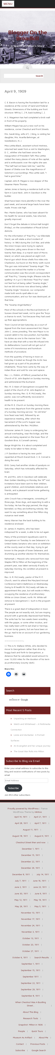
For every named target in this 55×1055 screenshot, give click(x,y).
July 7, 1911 (20, 880)
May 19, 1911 (40, 900)
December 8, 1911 (21, 874)
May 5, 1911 (40, 906)
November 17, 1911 (30, 919)
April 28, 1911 (21, 823)
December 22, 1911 (30, 861)
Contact (20, 1044)
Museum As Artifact (22, 1037)
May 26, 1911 (21, 906)
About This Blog (30, 1012)
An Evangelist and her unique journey (32, 745)
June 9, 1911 (41, 893)
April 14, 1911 (20, 816)
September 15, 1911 (30, 970)
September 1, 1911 (31, 963)
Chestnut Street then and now (30, 842)
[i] (28, 600)
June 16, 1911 (39, 880)
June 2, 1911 (21, 887)
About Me (43, 1037)
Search (39, 76)
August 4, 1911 (42, 836)
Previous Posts (37, 1044)
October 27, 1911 (30, 951)
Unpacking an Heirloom (25, 718)
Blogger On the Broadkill (27, 35)
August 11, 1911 (30, 829)
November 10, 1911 (30, 912)
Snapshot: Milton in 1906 (30, 1024)
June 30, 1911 (21, 893)
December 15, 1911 (30, 855)
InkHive (38, 812)
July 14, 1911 (43, 874)
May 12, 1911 (21, 900)
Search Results (41, 957)
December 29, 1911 (30, 868)
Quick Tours (37, 1031)
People (21, 1031)
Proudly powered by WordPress (23, 808)
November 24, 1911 (30, 925)
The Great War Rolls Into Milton (29, 751)
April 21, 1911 (40, 816)
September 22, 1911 (30, 983)
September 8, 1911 (31, 995)
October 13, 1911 (30, 938)
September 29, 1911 (30, 989)
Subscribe (13, 788)
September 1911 (30, 976)
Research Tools (30, 1018)
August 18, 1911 (20, 836)
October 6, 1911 (20, 957)
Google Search (39, 1050)
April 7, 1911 (40, 823)
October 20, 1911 (30, 944)
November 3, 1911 (30, 931)
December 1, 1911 (30, 848)
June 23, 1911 (40, 887)
